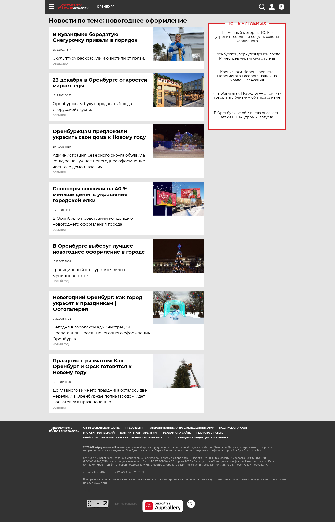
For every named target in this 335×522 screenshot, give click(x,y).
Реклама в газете (209, 432)
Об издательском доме (101, 427)
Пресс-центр (134, 427)
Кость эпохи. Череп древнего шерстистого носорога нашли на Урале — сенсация (247, 76)
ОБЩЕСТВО (60, 64)
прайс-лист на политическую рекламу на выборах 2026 (126, 437)
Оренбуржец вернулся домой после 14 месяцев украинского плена (247, 56)
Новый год (61, 281)
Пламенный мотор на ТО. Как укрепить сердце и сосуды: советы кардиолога (247, 37)
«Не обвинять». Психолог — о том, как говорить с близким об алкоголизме (247, 95)
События (59, 115)
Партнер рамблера (125, 503)
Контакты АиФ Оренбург (138, 432)
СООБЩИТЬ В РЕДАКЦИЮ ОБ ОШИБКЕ (201, 437)
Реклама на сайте (177, 432)
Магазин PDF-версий (99, 432)
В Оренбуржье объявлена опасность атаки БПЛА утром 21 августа (247, 115)
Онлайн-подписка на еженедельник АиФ (182, 427)
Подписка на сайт (233, 427)
